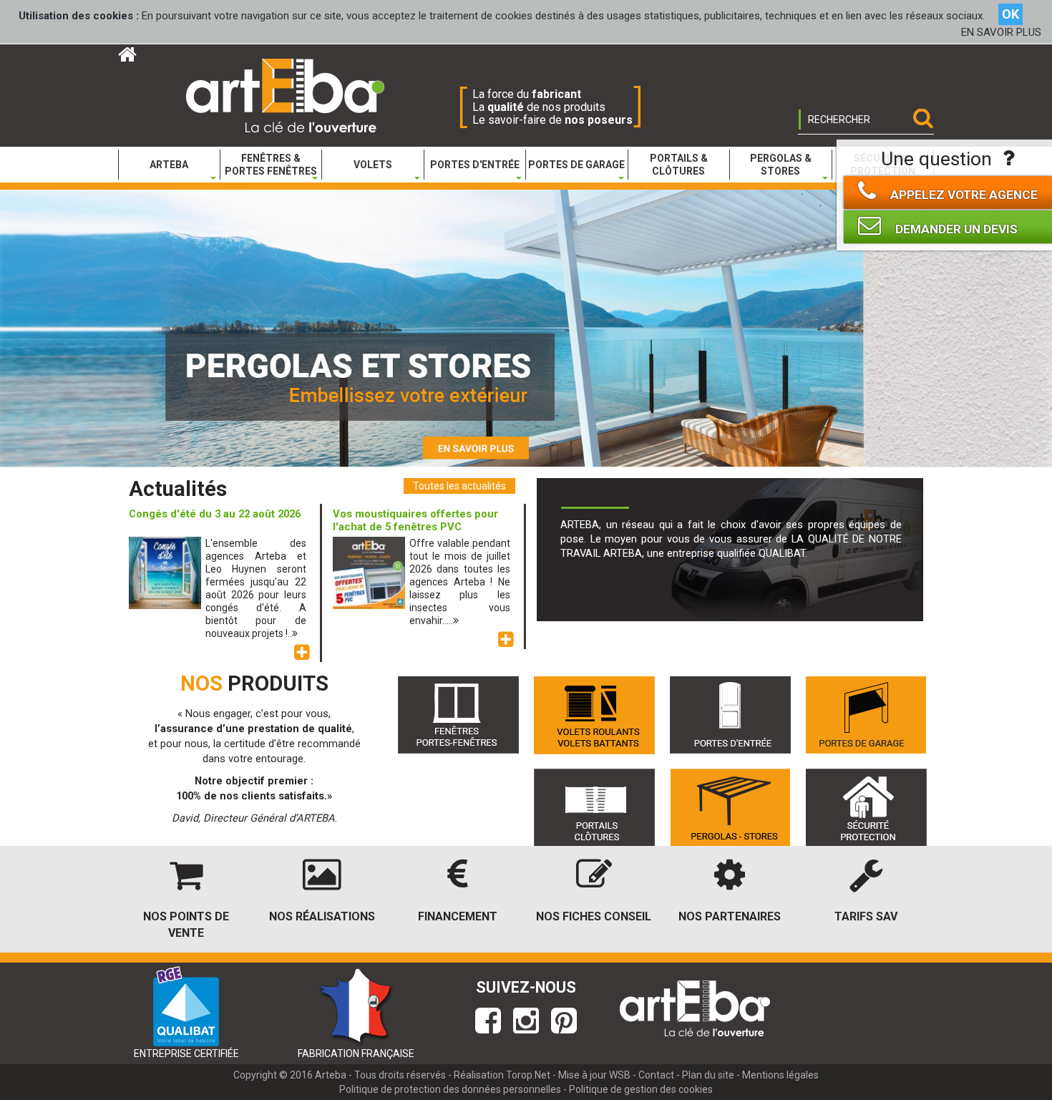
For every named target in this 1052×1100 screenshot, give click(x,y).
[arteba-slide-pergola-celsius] (526, 328)
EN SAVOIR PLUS (1001, 32)
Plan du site (708, 1075)
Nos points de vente (186, 925)
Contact (656, 1075)
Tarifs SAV (865, 916)
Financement (457, 916)
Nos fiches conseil (593, 916)
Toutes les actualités (459, 486)
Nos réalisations (322, 916)
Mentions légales (780, 1075)
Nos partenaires (729, 916)
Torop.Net (528, 1075)
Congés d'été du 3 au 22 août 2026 (215, 513)
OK (1010, 13)
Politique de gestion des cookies (641, 1089)
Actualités (178, 489)
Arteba (330, 1075)
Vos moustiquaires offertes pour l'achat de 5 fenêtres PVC (415, 520)
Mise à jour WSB (594, 1075)
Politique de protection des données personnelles (450, 1089)
